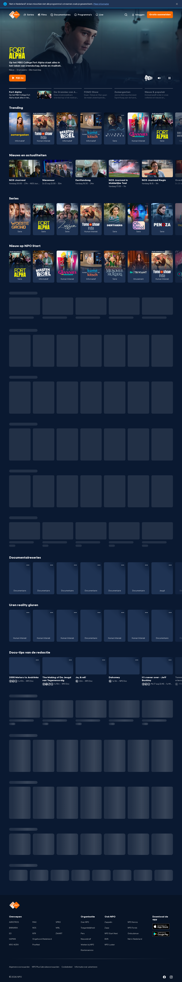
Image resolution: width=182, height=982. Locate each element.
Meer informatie (101, 4)
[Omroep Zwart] (143, 881)
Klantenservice (87, 957)
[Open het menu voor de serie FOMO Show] (51, 115)
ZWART (59, 940)
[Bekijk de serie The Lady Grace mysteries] (114, 808)
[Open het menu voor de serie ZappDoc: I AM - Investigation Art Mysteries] (170, 565)
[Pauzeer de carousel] (169, 78)
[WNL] (122, 881)
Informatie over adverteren (86, 973)
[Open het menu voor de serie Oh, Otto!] (146, 206)
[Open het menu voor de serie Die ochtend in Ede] (75, 565)
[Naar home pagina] (14, 14)
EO (10, 940)
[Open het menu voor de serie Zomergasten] (28, 115)
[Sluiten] (177, 4)
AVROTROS (14, 929)
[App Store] (160, 933)
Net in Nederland (135, 946)
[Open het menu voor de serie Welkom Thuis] (99, 795)
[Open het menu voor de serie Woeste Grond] (28, 206)
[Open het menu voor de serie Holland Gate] (122, 565)
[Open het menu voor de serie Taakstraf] (170, 795)
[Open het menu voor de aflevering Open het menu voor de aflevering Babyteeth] (170, 703)
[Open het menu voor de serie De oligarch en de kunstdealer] (146, 565)
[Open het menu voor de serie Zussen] (75, 206)
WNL (58, 934)
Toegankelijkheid (88, 934)
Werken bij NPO (87, 951)
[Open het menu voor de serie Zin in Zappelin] (51, 747)
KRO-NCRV (14, 951)
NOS (34, 934)
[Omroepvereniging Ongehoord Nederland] (39, 881)
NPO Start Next (111, 940)
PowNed (36, 951)
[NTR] (18, 881)
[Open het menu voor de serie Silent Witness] (122, 115)
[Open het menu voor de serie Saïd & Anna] (99, 747)
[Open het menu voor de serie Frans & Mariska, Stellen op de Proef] (170, 612)
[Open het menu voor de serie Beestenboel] (75, 115)
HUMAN (12, 946)
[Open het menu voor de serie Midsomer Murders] (122, 253)
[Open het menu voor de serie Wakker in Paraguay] (99, 612)
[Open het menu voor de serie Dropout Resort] (75, 612)
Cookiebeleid (67, 973)
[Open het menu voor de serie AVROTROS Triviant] (146, 253)
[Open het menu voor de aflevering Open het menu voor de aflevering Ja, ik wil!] (103, 660)
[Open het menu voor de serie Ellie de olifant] (146, 747)
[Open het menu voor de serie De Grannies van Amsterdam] (146, 115)
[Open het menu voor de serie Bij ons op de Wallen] (146, 612)
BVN (106, 946)
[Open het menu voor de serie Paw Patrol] (122, 747)
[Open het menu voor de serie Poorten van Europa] (28, 565)
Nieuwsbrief (86, 946)
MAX (34, 929)
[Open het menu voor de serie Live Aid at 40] (99, 565)
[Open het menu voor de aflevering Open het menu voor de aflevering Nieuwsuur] (70, 162)
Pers (82, 940)
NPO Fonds (132, 934)
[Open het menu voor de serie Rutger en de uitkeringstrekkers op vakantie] (122, 612)
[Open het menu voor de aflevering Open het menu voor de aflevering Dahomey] (136, 660)
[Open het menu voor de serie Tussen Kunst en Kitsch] (99, 115)
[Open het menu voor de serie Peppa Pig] (75, 747)
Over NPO (85, 929)
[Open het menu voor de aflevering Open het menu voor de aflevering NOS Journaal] (37, 162)
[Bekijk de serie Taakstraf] (162, 808)
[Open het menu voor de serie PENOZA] (170, 206)
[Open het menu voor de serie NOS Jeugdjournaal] (51, 795)
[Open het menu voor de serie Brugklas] (75, 795)
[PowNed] (60, 881)
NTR (34, 940)
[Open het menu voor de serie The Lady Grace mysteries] (122, 795)
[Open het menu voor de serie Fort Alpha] (170, 115)
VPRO (58, 929)
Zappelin (108, 929)
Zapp (107, 934)
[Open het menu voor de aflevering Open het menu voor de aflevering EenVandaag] (103, 162)
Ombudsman (133, 940)
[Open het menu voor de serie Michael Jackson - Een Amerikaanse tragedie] (51, 565)
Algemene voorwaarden (19, 973)
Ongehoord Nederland (42, 946)
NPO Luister (110, 951)
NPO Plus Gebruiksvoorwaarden (45, 973)
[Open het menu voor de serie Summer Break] (28, 795)
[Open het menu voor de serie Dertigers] (122, 206)
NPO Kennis (133, 929)
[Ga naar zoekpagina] (126, 14)
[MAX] (101, 881)
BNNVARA (13, 934)
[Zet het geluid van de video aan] (159, 78)
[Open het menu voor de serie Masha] (28, 747)
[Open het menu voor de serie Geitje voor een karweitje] (170, 747)
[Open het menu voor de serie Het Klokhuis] (146, 795)
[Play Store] (160, 940)
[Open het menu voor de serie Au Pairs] (51, 612)
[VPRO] (80, 881)
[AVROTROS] (163, 881)
